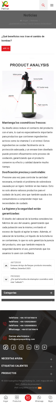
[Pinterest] (36, 347)
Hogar (25, 20)
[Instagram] (21, 347)
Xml (17, 384)
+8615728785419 (30, 329)
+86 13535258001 (28, 322)
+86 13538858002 (28, 325)
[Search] (43, 5)
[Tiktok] (5, 347)
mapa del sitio (47, 381)
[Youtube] (44, 347)
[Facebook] (13, 347)
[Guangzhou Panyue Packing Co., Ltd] (5, 5)
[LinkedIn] (29, 347)
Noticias (34, 20)
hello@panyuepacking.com (22, 339)
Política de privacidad (30, 384)
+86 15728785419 (28, 318)
